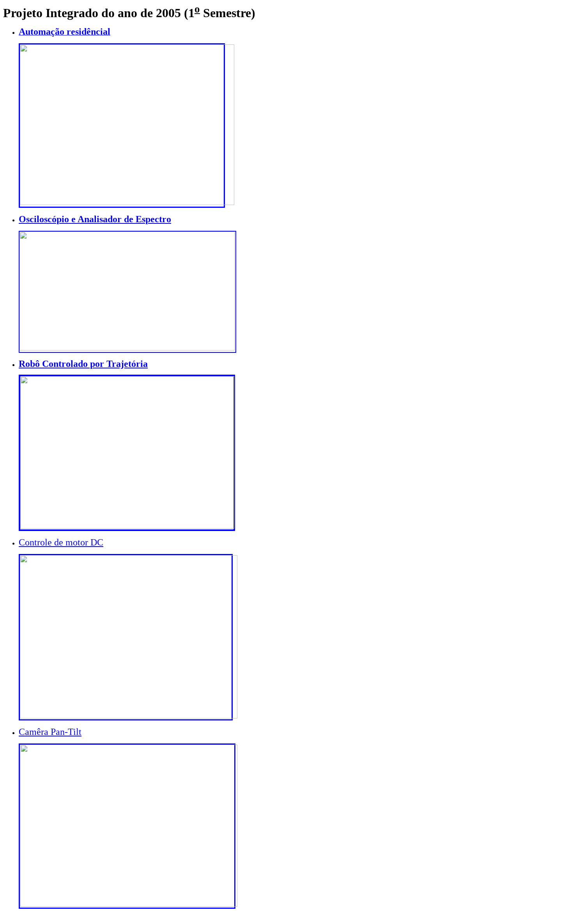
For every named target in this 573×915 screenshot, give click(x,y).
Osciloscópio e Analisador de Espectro (95, 219)
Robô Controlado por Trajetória (83, 364)
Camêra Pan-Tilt (50, 732)
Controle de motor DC (61, 542)
